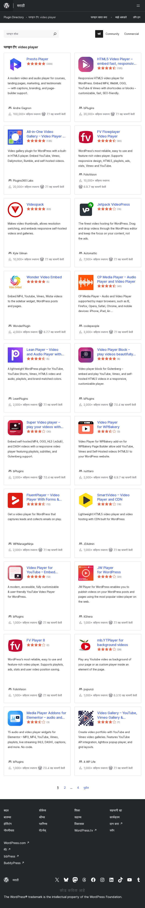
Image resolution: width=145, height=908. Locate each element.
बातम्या (7, 817)
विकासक (79, 824)
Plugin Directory (14, 17)
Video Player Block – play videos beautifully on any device (115, 352)
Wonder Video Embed (44, 277)
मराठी (16, 880)
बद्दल (6, 810)
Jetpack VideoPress (113, 204)
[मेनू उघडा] (139, 5)
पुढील (86, 787)
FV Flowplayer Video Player (108, 134)
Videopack (35, 204)
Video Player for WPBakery (108, 424)
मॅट (7, 849)
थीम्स (42, 817)
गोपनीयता (9, 830)
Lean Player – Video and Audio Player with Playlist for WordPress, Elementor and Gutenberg (45, 352)
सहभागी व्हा (116, 810)
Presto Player (37, 59)
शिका (77, 810)
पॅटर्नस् (42, 830)
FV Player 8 (36, 640)
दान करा (116, 824)
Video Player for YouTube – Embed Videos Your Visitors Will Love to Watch (46, 570)
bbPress (11, 856)
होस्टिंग (8, 824)
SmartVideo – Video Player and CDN (113, 497)
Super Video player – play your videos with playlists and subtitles (44, 424)
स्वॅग (112, 830)
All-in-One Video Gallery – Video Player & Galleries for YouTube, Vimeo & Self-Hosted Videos (46, 134)
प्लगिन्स (43, 824)
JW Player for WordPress (109, 570)
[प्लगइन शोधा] (55, 34)
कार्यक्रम (115, 817)
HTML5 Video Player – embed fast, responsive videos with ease (116, 61)
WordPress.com (16, 843)
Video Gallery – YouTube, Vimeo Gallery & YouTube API (117, 715)
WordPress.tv (85, 830)
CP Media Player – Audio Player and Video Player (116, 279)
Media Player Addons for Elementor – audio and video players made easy (46, 715)
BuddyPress (14, 863)
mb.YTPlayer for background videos (112, 642)
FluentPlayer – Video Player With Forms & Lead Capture (43, 497)
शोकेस (42, 810)
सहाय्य (77, 817)
